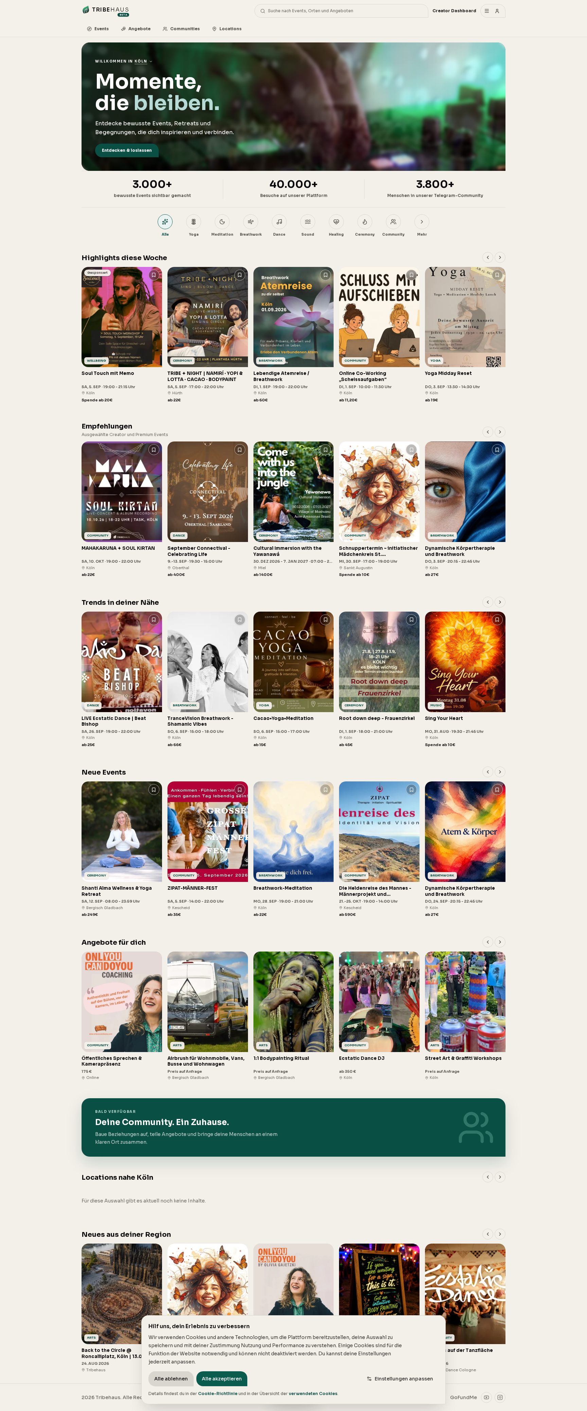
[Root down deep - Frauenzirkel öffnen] (379, 680)
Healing (336, 234)
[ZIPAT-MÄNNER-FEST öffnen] (207, 849)
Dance (279, 234)
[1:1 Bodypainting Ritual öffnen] (293, 1016)
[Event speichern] (153, 275)
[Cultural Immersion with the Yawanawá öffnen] (293, 509)
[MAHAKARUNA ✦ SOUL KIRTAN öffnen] (122, 509)
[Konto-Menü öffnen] (492, 11)
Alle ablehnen (171, 1379)
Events (101, 28)
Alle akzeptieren (222, 1379)
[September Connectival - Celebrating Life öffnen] (207, 509)
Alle (165, 234)
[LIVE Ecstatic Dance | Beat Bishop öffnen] (122, 680)
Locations (230, 28)
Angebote (139, 28)
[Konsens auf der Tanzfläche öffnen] (465, 1308)
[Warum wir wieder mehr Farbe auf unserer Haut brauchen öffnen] (379, 1308)
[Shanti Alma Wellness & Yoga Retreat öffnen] (122, 849)
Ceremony (365, 234)
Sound (307, 234)
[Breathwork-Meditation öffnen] (293, 849)
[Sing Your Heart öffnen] (465, 680)
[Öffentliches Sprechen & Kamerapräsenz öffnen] (122, 1016)
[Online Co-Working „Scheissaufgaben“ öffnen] (379, 335)
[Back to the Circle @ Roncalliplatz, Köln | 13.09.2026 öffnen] (122, 1308)
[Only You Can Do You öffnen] (293, 1308)
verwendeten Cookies (313, 1393)
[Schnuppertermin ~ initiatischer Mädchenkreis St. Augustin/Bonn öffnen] (379, 509)
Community (393, 234)
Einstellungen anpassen (404, 1379)
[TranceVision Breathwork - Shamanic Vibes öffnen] (207, 680)
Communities (185, 28)
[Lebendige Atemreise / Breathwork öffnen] (293, 335)
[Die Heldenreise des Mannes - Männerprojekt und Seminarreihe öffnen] (379, 849)
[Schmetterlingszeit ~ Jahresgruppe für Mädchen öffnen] (207, 1308)
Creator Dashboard (454, 10)
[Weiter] (500, 257)
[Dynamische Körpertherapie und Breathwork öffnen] (465, 509)
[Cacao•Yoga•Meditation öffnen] (293, 680)
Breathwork (251, 234)
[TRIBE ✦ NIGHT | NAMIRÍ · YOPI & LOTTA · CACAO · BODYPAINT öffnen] (207, 335)
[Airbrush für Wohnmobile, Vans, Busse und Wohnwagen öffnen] (207, 1016)
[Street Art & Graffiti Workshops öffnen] (465, 1016)
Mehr (422, 234)
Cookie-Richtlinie (217, 1393)
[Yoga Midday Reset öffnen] (465, 335)
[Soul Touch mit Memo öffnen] (122, 335)
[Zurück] (487, 257)
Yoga (194, 234)
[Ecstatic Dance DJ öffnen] (379, 1016)
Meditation (222, 234)
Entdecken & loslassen (127, 150)
